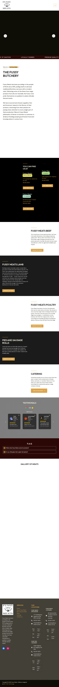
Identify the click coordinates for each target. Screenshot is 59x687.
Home (18, 608)
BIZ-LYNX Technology (9, 684)
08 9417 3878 (26, 182)
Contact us (19, 617)
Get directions (28, 187)
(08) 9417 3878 (26, 203)
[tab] (29, 448)
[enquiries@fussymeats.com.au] (36, 623)
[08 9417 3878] (35, 620)
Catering (19, 615)
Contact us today (37, 250)
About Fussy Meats (21, 610)
